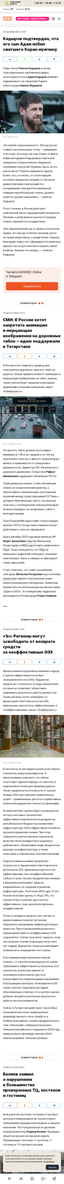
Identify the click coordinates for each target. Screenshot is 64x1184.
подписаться (32, 286)
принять (52, 1167)
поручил (31, 541)
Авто (5, 606)
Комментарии (32, 303)
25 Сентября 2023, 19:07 (14, 32)
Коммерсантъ (12, 391)
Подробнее (48, 1161)
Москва (20, 9)
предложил (10, 578)
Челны (6, 9)
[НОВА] (31, 19)
